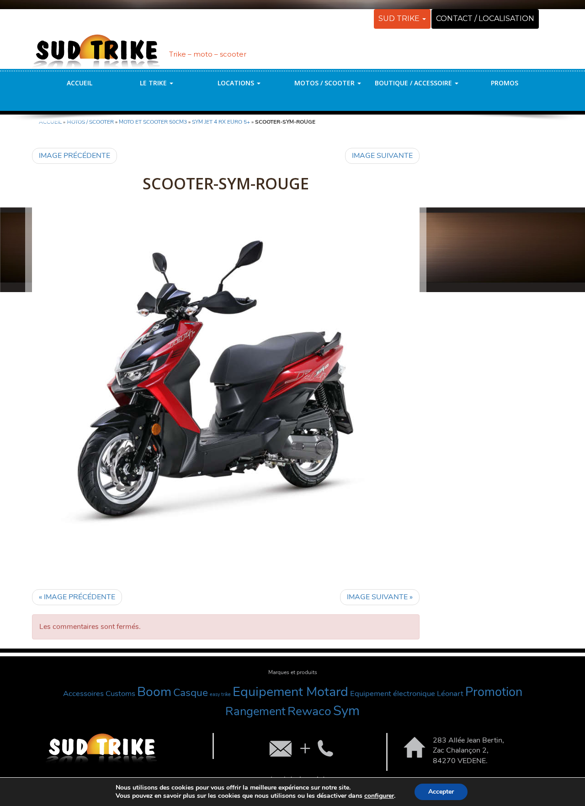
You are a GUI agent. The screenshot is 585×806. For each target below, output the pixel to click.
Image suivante (382, 156)
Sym (346, 710)
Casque (190, 693)
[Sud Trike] (96, 47)
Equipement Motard (290, 692)
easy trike (220, 694)
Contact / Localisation (485, 18)
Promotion (493, 692)
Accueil (79, 83)
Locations (237, 83)
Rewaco (309, 711)
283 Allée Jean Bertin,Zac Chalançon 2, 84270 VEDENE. (468, 750)
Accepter (441, 791)
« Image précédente (77, 597)
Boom (154, 692)
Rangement (255, 711)
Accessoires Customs (99, 693)
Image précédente (74, 156)
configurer (379, 796)
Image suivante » (380, 597)
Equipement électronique (392, 693)
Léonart (450, 693)
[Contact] (300, 748)
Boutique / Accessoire (414, 83)
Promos (504, 83)
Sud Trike (399, 18)
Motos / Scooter (325, 83)
